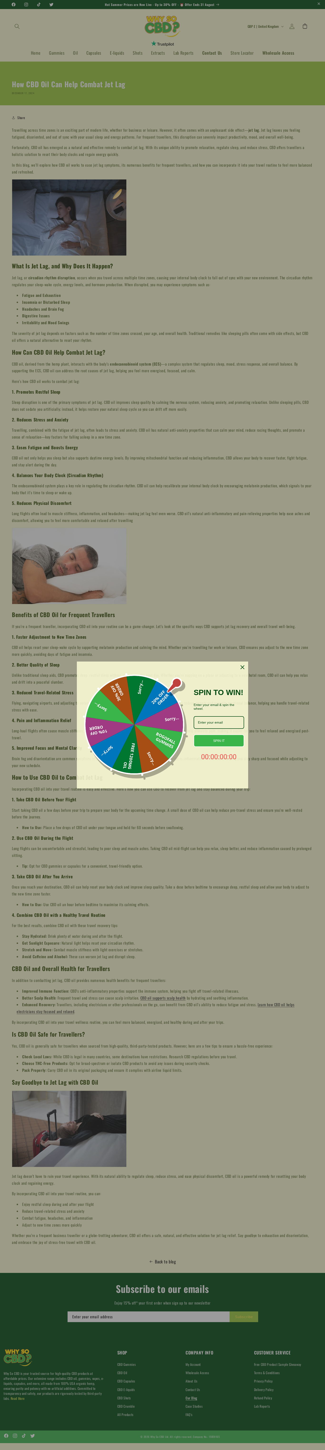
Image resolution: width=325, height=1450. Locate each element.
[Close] (242, 667)
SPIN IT (219, 741)
